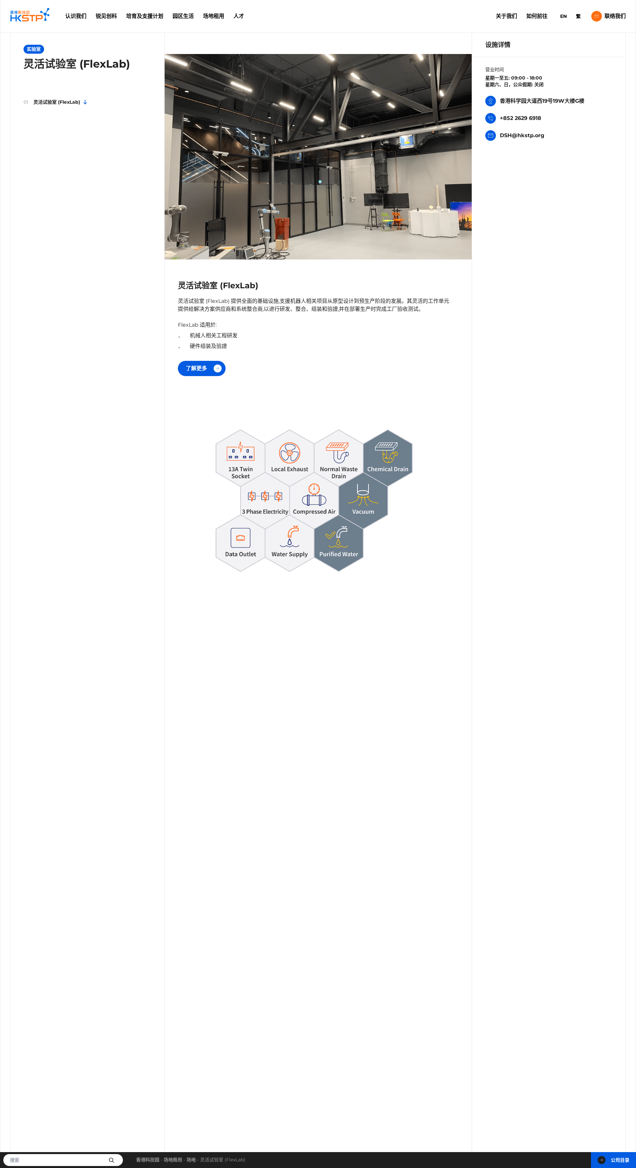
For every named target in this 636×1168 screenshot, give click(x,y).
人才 (239, 16)
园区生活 (183, 16)
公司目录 (620, 1160)
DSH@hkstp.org (522, 135)
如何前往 (537, 16)
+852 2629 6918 (520, 118)
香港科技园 (147, 1160)
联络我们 (615, 16)
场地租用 (213, 16)
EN (563, 16)
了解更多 (196, 368)
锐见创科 (106, 16)
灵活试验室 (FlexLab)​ (52, 102)
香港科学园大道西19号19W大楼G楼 (542, 101)
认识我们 (75, 16)
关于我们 (506, 16)
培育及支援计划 (144, 16)
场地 (191, 1160)
